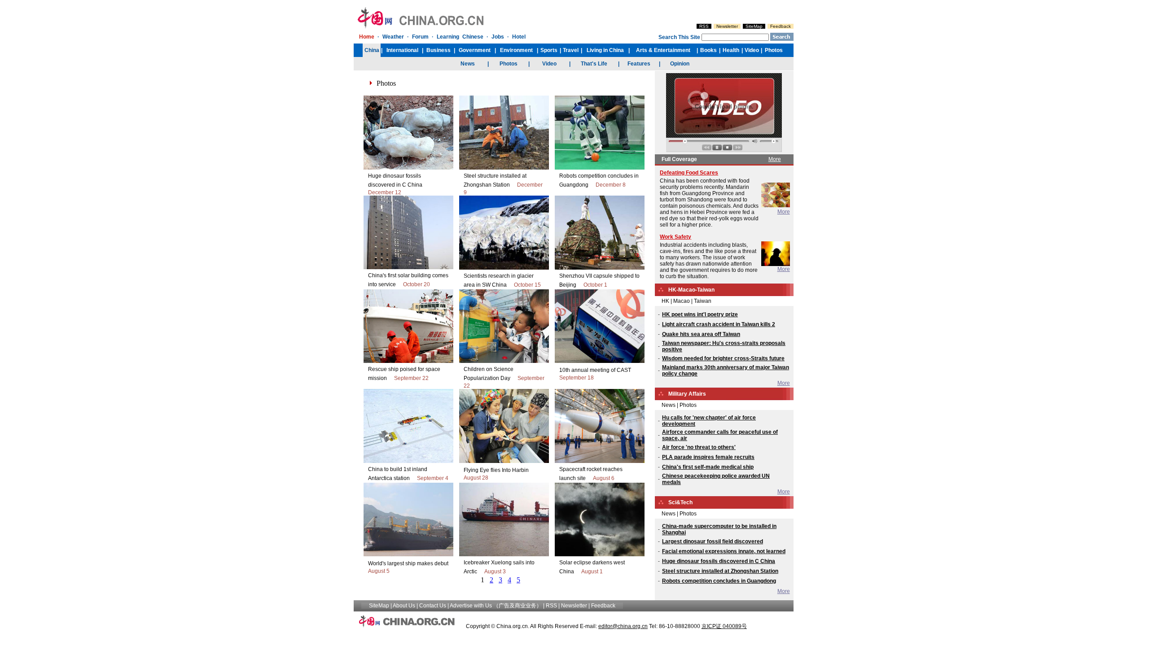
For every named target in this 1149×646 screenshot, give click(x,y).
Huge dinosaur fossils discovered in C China (718, 561)
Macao (681, 301)
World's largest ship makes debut (408, 563)
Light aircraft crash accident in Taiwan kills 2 (718, 324)
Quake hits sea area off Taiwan (701, 334)
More (774, 159)
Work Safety (675, 237)
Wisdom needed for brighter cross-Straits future (723, 358)
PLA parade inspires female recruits (708, 457)
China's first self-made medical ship (708, 467)
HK (665, 301)
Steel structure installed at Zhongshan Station (720, 571)
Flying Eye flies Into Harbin (496, 470)
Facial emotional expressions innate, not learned (723, 551)
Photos (688, 405)
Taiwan (702, 301)
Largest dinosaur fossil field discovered (712, 541)
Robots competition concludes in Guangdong (719, 581)
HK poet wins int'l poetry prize (700, 314)
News (668, 405)
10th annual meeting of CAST (595, 370)
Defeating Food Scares (689, 173)
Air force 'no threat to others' (699, 447)
